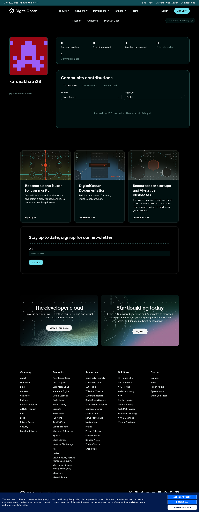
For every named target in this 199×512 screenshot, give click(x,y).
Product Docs (111, 20)
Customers (25, 395)
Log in (164, 10)
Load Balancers (60, 426)
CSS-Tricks (91, 387)
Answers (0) (110, 85)
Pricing (89, 426)
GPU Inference (125, 382)
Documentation (93, 435)
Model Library (59, 404)
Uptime (56, 453)
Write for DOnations (95, 391)
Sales (153, 382)
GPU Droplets (59, 382)
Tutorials (77, 20)
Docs (151, 2)
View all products (59, 327)
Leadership (25, 382)
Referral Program (28, 404)
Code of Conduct (94, 444)
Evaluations (58, 400)
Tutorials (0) (70, 85)
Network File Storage (63, 444)
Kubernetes (58, 413)
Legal (22, 418)
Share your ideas (159, 395)
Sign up (181, 10)
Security (24, 426)
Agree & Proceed (182, 497)
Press (23, 413)
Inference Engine (61, 391)
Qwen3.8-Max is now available (20, 2)
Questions (92, 20)
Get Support (172, 2)
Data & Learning (60, 395)
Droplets (57, 409)
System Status (157, 391)
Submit (36, 262)
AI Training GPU (125, 378)
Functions (57, 418)
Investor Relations (28, 431)
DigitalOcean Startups (96, 400)
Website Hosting (126, 391)
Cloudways (58, 473)
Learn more (85, 217)
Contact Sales (188, 2)
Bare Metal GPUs (61, 387)
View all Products (61, 477)
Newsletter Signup (94, 418)
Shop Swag (91, 449)
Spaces (56, 435)
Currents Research (94, 395)
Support (155, 378)
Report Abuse (157, 387)
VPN (120, 395)
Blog (144, 2)
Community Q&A (93, 382)
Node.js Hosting (125, 404)
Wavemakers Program (96, 404)
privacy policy (74, 499)
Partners (24, 400)
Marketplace (92, 422)
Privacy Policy (27, 422)
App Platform (59, 422)
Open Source (92, 413)
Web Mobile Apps (126, 409)
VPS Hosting (124, 387)
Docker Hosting (125, 400)
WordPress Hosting (127, 413)
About (23, 378)
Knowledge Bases (61, 378)
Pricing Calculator (94, 431)
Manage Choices (182, 507)
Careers (160, 2)
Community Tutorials (95, 378)
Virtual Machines (126, 418)
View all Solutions (126, 422)
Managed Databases (63, 431)
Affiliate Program (28, 409)
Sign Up (29, 217)
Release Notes (93, 440)
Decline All (182, 502)
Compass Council (94, 409)
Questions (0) (89, 85)
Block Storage (60, 440)
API (54, 449)
